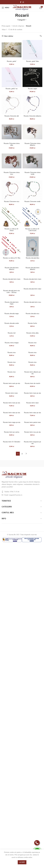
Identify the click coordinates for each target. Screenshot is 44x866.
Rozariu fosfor (32, 323)
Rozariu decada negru (12, 313)
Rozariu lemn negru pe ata (11, 422)
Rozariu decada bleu (32, 258)
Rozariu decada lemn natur (32, 289)
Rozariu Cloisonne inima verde (32, 173)
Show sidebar (8, 36)
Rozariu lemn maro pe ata (32, 393)
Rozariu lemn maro (11, 393)
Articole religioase (18, 26)
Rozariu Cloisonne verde (32, 201)
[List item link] (22, 491)
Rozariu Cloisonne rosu (11, 201)
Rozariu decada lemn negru (12, 303)
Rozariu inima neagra (12, 343)
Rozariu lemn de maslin (32, 383)
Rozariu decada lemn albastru (12, 268)
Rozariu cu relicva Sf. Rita (11, 258)
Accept (22, 862)
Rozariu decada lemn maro (11, 279)
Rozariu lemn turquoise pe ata (32, 442)
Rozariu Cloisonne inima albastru (32, 144)
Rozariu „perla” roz (12, 88)
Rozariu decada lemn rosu (32, 302)
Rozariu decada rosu (32, 313)
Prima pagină (6, 26)
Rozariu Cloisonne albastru (32, 116)
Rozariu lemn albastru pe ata (32, 372)
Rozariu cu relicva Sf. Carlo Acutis (32, 229)
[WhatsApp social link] (23, 2)
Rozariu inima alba (32, 333)
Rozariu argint (32, 88)
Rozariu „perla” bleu (32, 61)
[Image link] (14, 474)
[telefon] (37, 843)
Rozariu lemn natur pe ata (11, 412)
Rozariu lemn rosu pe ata (32, 432)
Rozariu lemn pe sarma (11, 432)
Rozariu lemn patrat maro (32, 422)
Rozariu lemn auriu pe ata (11, 383)
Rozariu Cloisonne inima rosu (12, 173)
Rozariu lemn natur (32, 403)
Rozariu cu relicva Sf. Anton (12, 229)
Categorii (21, 20)
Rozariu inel (11, 333)
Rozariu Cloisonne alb (12, 116)
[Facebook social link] (21, 2)
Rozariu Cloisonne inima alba (12, 144)
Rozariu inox (32, 343)
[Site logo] (22, 7)
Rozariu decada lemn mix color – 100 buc (11, 291)
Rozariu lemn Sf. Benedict (11, 442)
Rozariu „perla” (11, 61)
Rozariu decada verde (12, 323)
